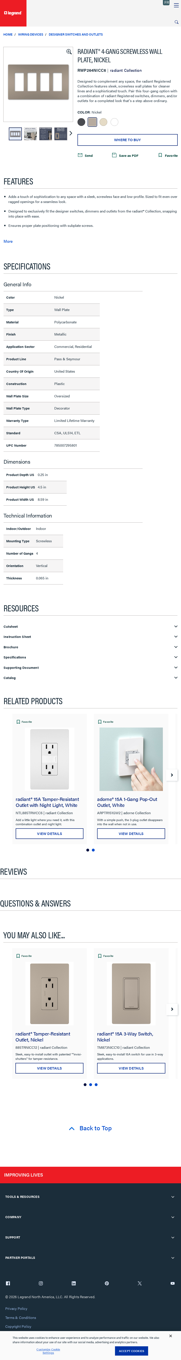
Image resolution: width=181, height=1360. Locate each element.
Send (88, 155)
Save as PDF (128, 155)
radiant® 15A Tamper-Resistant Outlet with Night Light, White (47, 801)
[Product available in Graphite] (81, 122)
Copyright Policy (18, 1326)
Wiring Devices (30, 34)
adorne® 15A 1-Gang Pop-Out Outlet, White (127, 801)
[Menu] (176, 5)
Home (8, 34)
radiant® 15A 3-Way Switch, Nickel (125, 1036)
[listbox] (38, 84)
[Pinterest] (106, 1284)
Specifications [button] (15, 657)
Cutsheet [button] (11, 626)
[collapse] (173, 1196)
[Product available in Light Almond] (103, 122)
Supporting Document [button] (21, 668)
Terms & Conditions (20, 1317)
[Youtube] (172, 1284)
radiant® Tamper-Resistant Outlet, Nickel (42, 1036)
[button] (68, 51)
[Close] (170, 1336)
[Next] (71, 134)
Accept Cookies (131, 1351)
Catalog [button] (10, 678)
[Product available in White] (114, 122)
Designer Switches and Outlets (76, 34)
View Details (49, 833)
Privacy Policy (16, 1308)
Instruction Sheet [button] (17, 637)
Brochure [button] (11, 647)
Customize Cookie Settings (48, 1351)
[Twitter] (139, 1284)
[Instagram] (40, 1284)
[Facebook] (8, 1284)
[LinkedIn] (73, 1284)
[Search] (176, 22)
